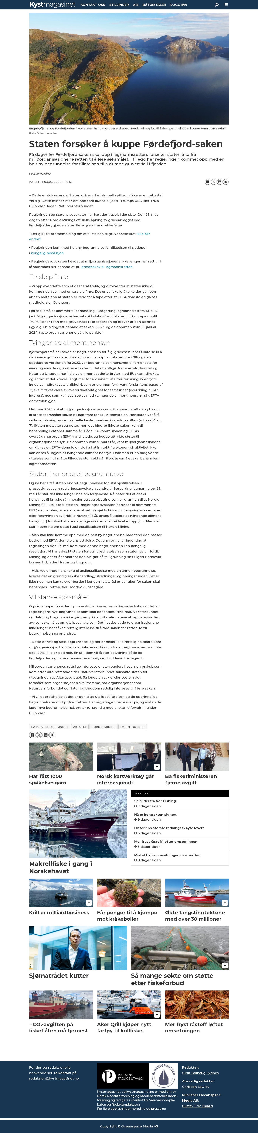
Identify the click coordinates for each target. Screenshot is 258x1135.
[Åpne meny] (226, 5)
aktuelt (80, 726)
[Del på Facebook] (207, 182)
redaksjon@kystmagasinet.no (54, 1078)
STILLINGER (119, 5)
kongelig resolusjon (47, 253)
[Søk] (217, 4)
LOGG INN (178, 5)
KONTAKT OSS (93, 5)
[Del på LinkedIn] (219, 182)
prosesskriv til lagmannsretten (107, 267)
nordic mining (103, 726)
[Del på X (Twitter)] (213, 182)
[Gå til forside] (53, 5)
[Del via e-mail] (226, 182)
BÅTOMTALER (154, 5)
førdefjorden (132, 726)
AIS (135, 5)
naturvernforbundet (49, 726)
